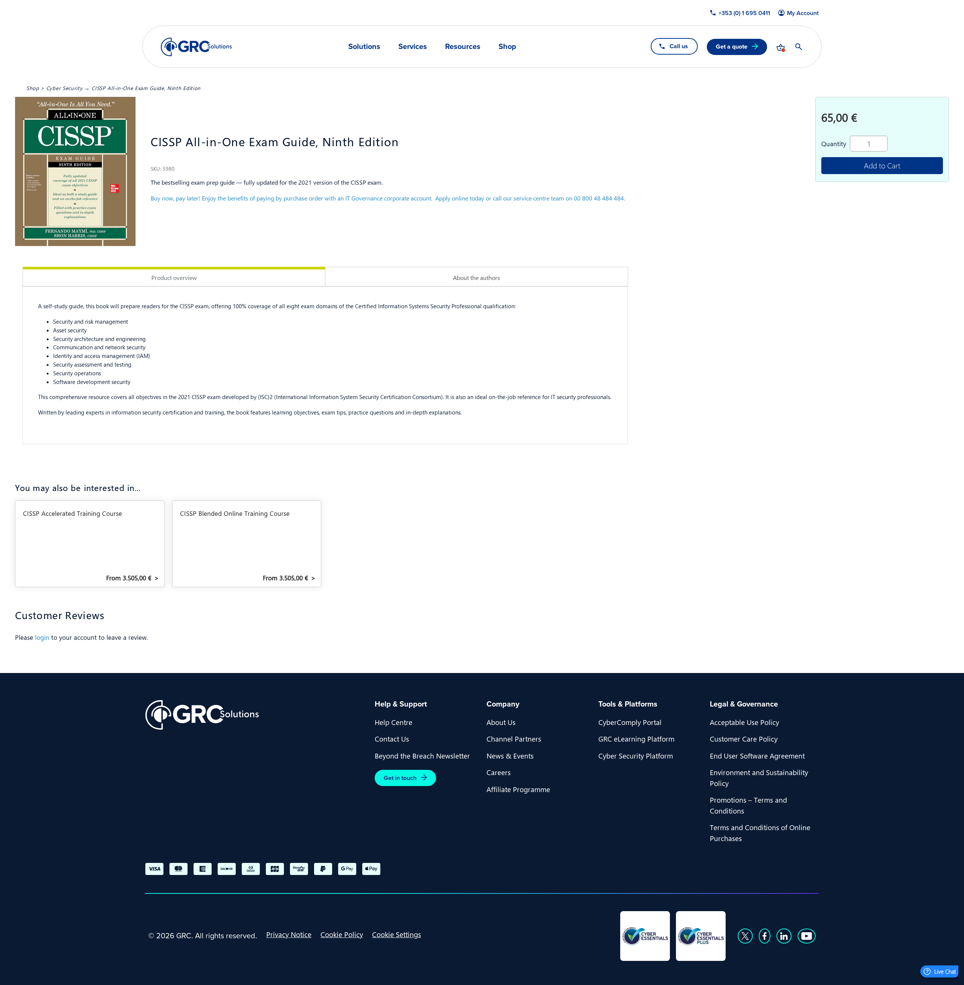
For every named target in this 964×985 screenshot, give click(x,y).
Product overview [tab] (174, 277)
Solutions (364, 46)
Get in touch (400, 778)
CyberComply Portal (630, 722)
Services (412, 46)
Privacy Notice (288, 934)
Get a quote (731, 46)
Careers (499, 772)
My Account (803, 13)
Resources (462, 46)
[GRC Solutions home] (255, 715)
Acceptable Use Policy (744, 722)
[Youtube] (807, 936)
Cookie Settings (396, 934)
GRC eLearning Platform (636, 738)
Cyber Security (64, 87)
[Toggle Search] (798, 46)
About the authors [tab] (476, 277)
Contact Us (392, 738)
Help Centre (393, 722)
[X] (745, 936)
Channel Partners (514, 738)
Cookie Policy (341, 934)
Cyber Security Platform (635, 755)
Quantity (833, 143)
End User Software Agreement (757, 755)
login (42, 637)
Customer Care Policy (744, 738)
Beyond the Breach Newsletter (422, 755)
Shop (507, 46)
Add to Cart (882, 165)
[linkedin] (784, 936)
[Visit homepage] (196, 47)
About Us (501, 722)
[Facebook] (764, 936)
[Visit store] (780, 47)
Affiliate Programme (518, 789)
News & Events (510, 755)
